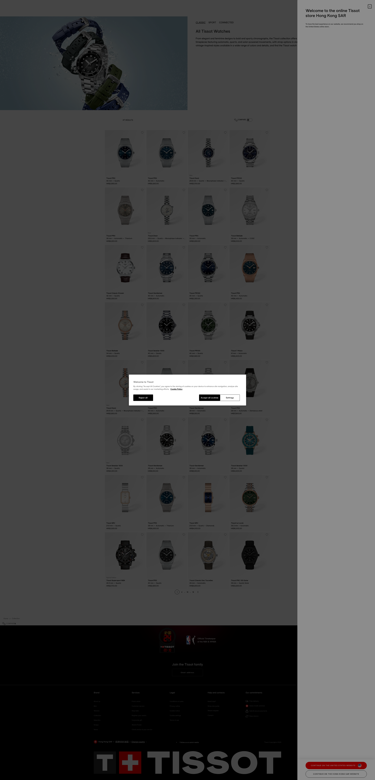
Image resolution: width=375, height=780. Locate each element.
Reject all (143, 397)
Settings (230, 397)
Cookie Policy (176, 389)
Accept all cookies (209, 397)
